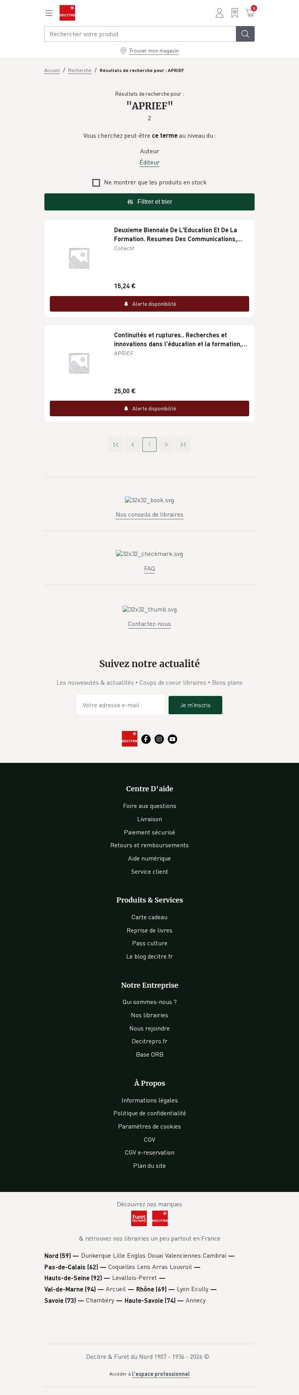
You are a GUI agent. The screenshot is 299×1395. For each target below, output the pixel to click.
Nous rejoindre (149, 1028)
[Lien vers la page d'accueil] (67, 13)
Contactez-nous (149, 623)
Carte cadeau (149, 917)
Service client (149, 871)
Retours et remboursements (149, 845)
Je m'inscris (195, 704)
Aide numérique (149, 858)
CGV (149, 1139)
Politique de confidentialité (149, 1113)
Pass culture (149, 943)
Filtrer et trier (154, 201)
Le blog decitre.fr (149, 956)
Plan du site (149, 1165)
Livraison (149, 819)
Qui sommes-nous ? (150, 1002)
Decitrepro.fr (149, 1041)
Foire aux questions (149, 806)
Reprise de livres (149, 930)
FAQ (149, 568)
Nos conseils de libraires (149, 514)
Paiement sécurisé (149, 832)
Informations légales (149, 1100)
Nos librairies (149, 1015)
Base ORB (150, 1054)
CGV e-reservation (149, 1152)
